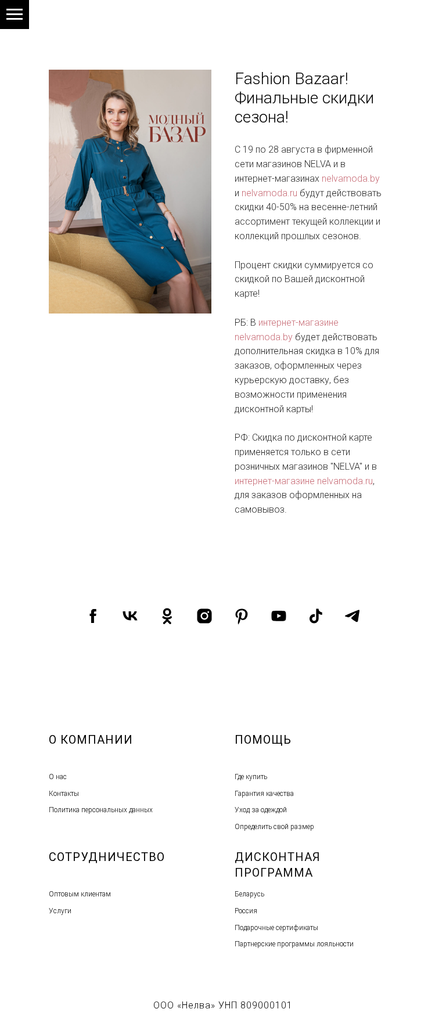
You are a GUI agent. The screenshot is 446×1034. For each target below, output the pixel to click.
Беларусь (249, 894)
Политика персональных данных (101, 810)
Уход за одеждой (261, 810)
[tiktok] (315, 616)
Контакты (64, 794)
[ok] (167, 616)
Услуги (60, 911)
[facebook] (92, 616)
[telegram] (353, 616)
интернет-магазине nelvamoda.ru (304, 481)
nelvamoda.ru (269, 193)
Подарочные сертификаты (276, 928)
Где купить (251, 777)
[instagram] (204, 616)
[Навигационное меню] (14, 14)
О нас (58, 777)
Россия (246, 911)
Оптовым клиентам (80, 894)
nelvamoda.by (351, 178)
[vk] (130, 616)
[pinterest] (241, 616)
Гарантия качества (264, 794)
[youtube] (278, 616)
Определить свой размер (274, 827)
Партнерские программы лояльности (294, 944)
